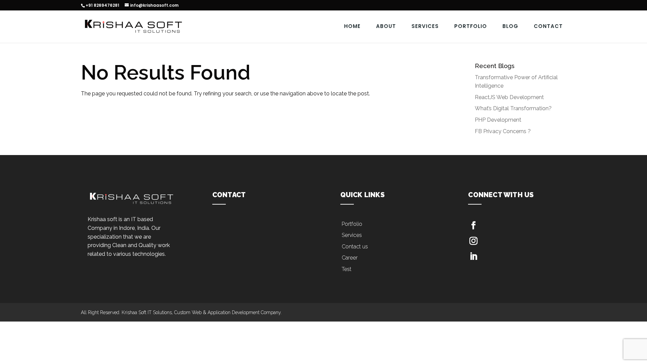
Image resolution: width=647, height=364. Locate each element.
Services (425, 26)
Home (352, 26)
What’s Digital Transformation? (513, 108)
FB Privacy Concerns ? (503, 131)
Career (350, 257)
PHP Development (498, 120)
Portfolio (470, 26)
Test (346, 269)
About (386, 26)
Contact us (355, 246)
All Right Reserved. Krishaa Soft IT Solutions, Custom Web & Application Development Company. (181, 312)
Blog (510, 26)
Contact (548, 26)
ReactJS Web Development (509, 97)
